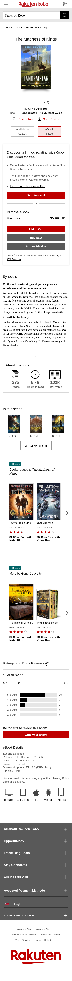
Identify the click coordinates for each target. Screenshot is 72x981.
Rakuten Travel (50, 934)
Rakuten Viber (44, 928)
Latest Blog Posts (17, 853)
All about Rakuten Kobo (21, 829)
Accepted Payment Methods (24, 890)
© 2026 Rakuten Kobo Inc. (20, 915)
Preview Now (26, 119)
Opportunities (14, 841)
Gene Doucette (38, 108)
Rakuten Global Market (23, 934)
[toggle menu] (6, 4)
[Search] (64, 15)
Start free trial (36, 195)
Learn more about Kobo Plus (27, 186)
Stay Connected (15, 865)
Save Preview (51, 119)
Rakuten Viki (23, 928)
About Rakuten (45, 940)
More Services (23, 940)
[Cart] (64, 4)
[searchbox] (36, 15)
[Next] (66, 513)
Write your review (36, 734)
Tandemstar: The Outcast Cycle (41, 112)
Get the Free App (16, 876)
